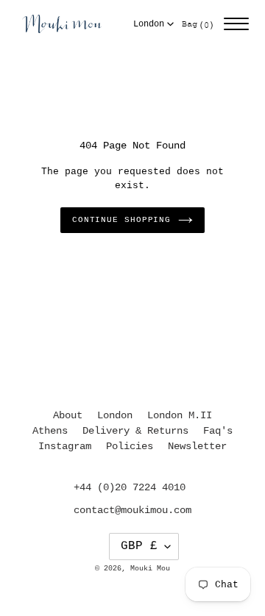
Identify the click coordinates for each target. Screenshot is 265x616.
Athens (50, 431)
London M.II (179, 415)
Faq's (218, 431)
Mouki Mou (150, 569)
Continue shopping (121, 219)
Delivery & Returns (135, 431)
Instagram (64, 446)
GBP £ (139, 546)
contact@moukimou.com (132, 510)
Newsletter (197, 446)
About (67, 415)
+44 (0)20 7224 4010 (130, 487)
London (148, 24)
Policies (129, 446)
